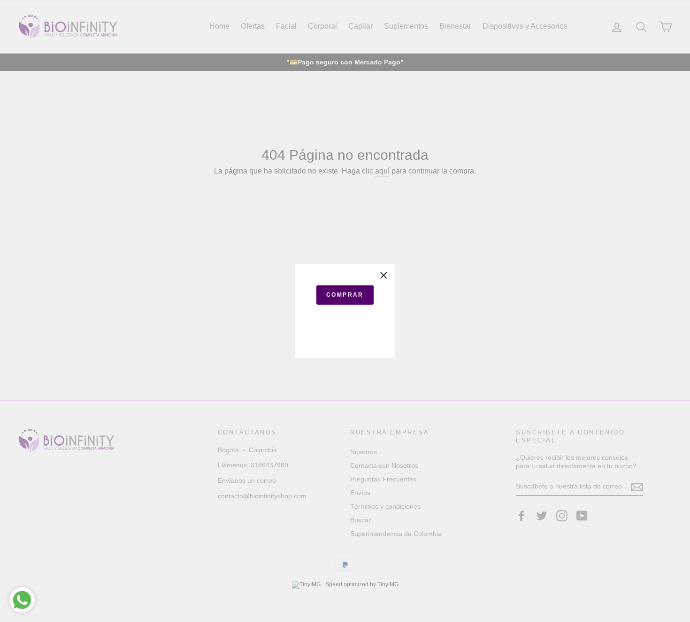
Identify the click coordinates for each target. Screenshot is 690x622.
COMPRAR (345, 294)
